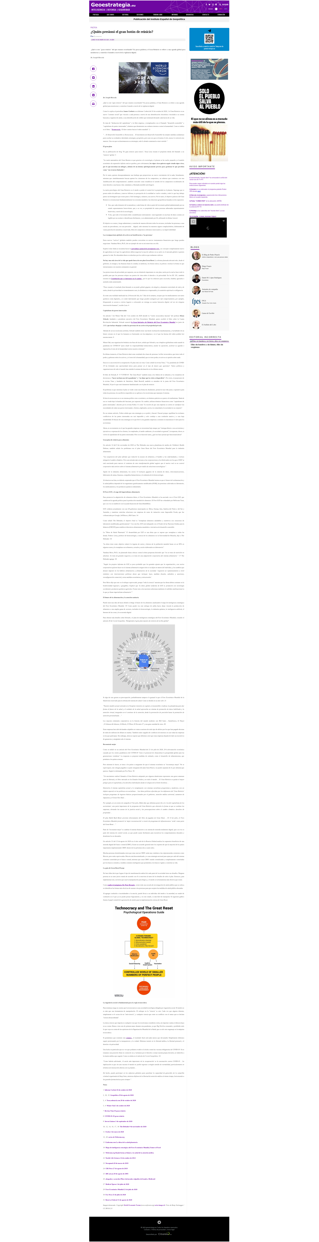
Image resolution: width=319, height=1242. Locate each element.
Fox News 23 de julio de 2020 (115, 1195)
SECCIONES (140, 14)
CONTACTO (205, 14)
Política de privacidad (159, 1230)
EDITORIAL (125, 14)
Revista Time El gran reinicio (115, 1111)
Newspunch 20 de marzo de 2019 (116, 1163)
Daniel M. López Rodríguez (212, 278)
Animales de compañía (210, 289)
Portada (96, 14)
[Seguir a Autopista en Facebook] (206, 4)
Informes (175, 14)
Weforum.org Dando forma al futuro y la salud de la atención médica (129, 1153)
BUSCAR (225, 5)
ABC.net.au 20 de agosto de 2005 (116, 1174)
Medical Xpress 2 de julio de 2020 (117, 1184)
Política (94, 28)
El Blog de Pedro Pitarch (211, 255)
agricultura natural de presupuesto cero (145, 249)
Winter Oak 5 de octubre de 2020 (118, 1106)
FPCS (204, 301)
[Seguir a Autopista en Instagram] (213, 4)
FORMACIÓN (221, 14)
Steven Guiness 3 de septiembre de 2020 (118, 1121)
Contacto (147, 1230)
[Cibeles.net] (165, 1234)
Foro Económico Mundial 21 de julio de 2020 (121, 1189)
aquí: (199, 191)
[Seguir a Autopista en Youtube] (216, 4)
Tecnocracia (116, 129)
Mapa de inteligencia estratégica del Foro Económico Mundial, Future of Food (133, 1147)
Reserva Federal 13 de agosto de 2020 (118, 1200)
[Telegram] (159, 1223)
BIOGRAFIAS (190, 14)
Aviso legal (170, 1230)
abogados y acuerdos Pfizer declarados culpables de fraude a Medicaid (130, 1179)
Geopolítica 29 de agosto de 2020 (122, 1095)
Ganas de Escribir (208, 313)
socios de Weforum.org (116, 1137)
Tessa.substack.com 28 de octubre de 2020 (121, 1100)
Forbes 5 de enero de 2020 (114, 1132)
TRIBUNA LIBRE (157, 14)
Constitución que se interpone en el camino (126, 279)
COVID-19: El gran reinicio (114, 1116)
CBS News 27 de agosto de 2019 (116, 1168)
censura (129, 1038)
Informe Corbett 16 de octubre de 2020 (118, 1090)
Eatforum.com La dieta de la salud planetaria (121, 1142)
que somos (110, 14)
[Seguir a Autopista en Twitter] (209, 4)
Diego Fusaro (206, 266)
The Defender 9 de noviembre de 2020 (133, 1127)
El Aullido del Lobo (209, 325)
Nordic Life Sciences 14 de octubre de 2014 (120, 1158)
